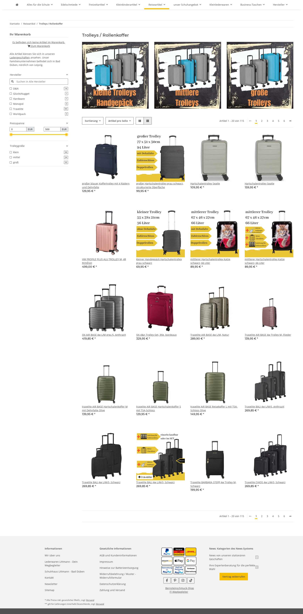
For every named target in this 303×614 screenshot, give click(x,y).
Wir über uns (52, 555)
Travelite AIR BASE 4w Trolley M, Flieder (268, 334)
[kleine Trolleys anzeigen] (115, 75)
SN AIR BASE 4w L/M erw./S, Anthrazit (104, 334)
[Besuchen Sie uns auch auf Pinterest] (175, 580)
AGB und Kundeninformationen (118, 555)
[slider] (11, 134)
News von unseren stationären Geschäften (233, 557)
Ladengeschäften (20, 57)
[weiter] (290, 121)
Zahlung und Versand (112, 590)
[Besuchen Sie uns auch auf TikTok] (190, 580)
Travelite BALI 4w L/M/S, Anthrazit (264, 406)
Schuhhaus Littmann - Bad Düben (65, 571)
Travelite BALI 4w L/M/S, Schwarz (101, 482)
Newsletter (51, 584)
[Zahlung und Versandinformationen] (179, 551)
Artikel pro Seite (118, 120)
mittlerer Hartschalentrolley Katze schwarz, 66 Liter (210, 261)
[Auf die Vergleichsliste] (125, 139)
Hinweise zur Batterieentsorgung (119, 567)
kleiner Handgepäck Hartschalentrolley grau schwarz (159, 261)
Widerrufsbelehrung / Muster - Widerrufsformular (118, 575)
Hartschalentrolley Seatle (205, 183)
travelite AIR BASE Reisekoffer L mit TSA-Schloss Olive (214, 408)
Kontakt (49, 577)
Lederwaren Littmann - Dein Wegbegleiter (61, 563)
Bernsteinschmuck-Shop (179, 588)
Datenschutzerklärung (113, 584)
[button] (140, 121)
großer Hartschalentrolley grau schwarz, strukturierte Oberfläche (159, 185)
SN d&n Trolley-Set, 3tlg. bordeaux (156, 334)
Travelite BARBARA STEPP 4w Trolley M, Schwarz (213, 484)
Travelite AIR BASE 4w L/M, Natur (209, 334)
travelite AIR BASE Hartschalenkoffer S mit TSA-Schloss (158, 408)
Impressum (106, 561)
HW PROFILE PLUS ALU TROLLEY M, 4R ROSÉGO (104, 261)
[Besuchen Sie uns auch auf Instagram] (182, 580)
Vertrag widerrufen (233, 576)
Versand (90, 600)
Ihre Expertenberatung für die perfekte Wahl (233, 567)
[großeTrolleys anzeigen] (260, 75)
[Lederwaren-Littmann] (17, 4)
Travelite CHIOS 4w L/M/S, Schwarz (265, 482)
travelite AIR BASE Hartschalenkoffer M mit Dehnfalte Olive (105, 408)
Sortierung (91, 120)
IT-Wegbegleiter (179, 591)
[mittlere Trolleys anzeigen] (187, 75)
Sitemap (49, 590)
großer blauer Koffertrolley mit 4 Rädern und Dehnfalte (106, 185)
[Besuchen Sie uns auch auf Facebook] (167, 580)
